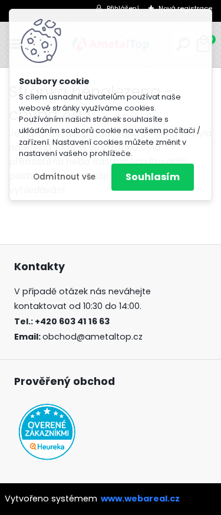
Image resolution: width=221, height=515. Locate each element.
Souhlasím (153, 177)
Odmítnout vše (64, 176)
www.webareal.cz (140, 498)
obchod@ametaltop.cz (92, 337)
